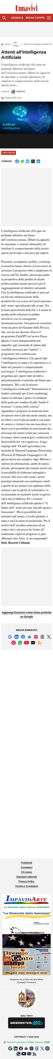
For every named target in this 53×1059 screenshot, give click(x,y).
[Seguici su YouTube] (26, 642)
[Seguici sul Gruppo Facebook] (29, 636)
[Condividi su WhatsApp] (22, 161)
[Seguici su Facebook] (23, 636)
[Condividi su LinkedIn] (38, 161)
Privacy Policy (26, 881)
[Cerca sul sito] (4, 18)
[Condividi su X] (33, 161)
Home (7, 44)
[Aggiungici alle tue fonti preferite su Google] (10, 636)
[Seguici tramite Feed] (39, 642)
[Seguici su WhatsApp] (20, 642)
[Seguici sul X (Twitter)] (49, 636)
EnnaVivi (20, 91)
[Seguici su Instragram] (36, 636)
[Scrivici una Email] (33, 642)
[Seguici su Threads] (42, 636)
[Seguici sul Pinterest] (13, 642)
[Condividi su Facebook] (17, 161)
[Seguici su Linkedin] (16, 636)
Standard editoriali (26, 877)
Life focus (16, 44)
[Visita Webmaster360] (26, 1022)
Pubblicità (26, 863)
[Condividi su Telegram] (27, 161)
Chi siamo (26, 872)
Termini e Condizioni (26, 886)
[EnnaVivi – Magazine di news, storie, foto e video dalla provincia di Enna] (26, 6)
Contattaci (26, 867)
